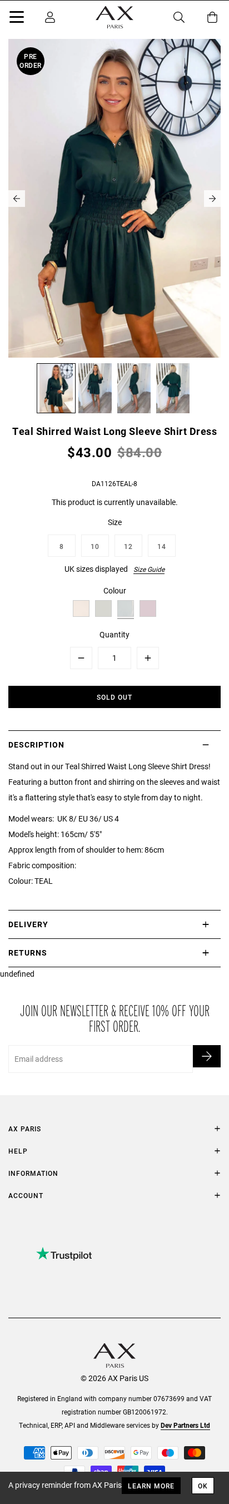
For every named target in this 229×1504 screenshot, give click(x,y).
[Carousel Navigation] (114, 198)
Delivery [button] (28, 924)
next (212, 198)
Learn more (151, 1485)
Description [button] (36, 744)
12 (128, 546)
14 (161, 546)
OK (203, 1485)
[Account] (50, 17)
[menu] (16, 19)
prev (16, 198)
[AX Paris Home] (114, 17)
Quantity (114, 634)
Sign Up (207, 1056)
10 (95, 546)
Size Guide (149, 569)
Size (115, 522)
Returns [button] (27, 952)
